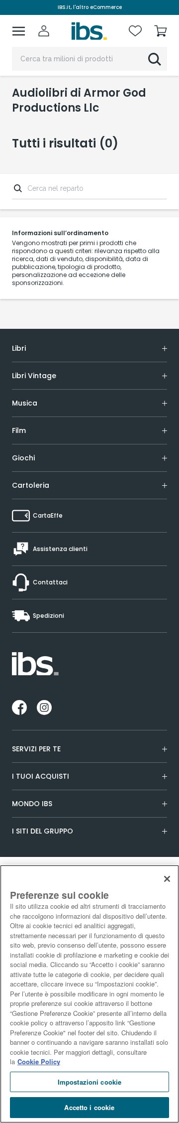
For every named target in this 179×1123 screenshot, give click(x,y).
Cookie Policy (38, 1061)
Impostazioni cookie (89, 1082)
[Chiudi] (167, 879)
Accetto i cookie (89, 1107)
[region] (89, 994)
